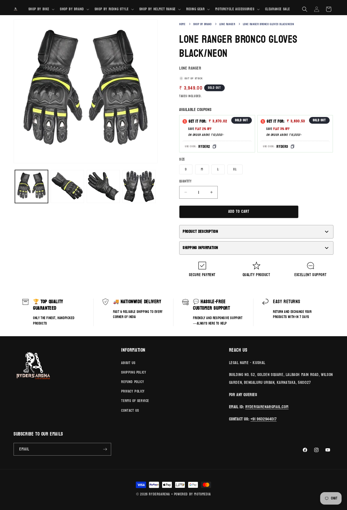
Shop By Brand (202, 24)
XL (238, 170)
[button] (41, 9)
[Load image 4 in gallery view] (139, 186)
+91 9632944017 (263, 419)
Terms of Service (135, 400)
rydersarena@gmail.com (267, 407)
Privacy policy (132, 391)
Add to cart (238, 211)
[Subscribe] (105, 449)
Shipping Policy (133, 372)
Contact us (130, 410)
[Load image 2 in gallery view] (67, 186)
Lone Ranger (227, 24)
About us (128, 362)
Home (182, 24)
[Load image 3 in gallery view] (103, 186)
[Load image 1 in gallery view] (31, 186)
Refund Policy (132, 381)
